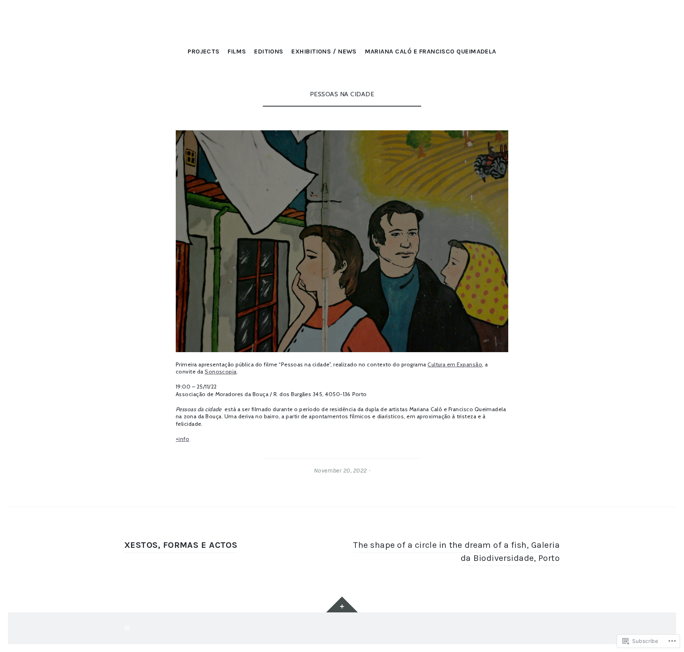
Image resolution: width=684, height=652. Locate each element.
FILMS (237, 51)
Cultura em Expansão (455, 364)
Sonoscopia (220, 371)
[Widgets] (342, 604)
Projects (204, 51)
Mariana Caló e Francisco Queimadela (430, 51)
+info (182, 438)
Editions (268, 51)
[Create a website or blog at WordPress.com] (127, 628)
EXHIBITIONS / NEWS (323, 51)
